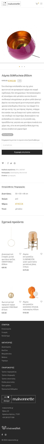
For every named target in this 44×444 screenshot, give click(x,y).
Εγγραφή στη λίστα (22, 152)
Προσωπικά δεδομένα (9, 389)
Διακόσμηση (14, 172)
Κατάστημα (6, 336)
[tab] (22, 187)
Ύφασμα (5, 361)
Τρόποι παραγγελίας (9, 372)
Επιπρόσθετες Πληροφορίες (13, 187)
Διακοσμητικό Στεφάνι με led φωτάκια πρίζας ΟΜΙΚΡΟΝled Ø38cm (8, 259)
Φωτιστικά (23, 172)
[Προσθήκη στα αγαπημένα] (4, 163)
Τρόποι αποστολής (8, 379)
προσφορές (12, 175)
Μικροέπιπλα (7, 354)
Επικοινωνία (6, 329)
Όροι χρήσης (6, 385)
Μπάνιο (4, 357)
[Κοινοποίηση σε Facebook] (7, 163)
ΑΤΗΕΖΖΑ (19, 204)
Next (41, 35)
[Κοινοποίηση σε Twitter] (11, 163)
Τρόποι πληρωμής (8, 375)
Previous (2, 35)
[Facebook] (2, 434)
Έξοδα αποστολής (8, 382)
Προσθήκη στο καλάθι (8, 267)
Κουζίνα (5, 350)
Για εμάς (5, 332)
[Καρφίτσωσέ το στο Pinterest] (15, 163)
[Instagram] (5, 434)
